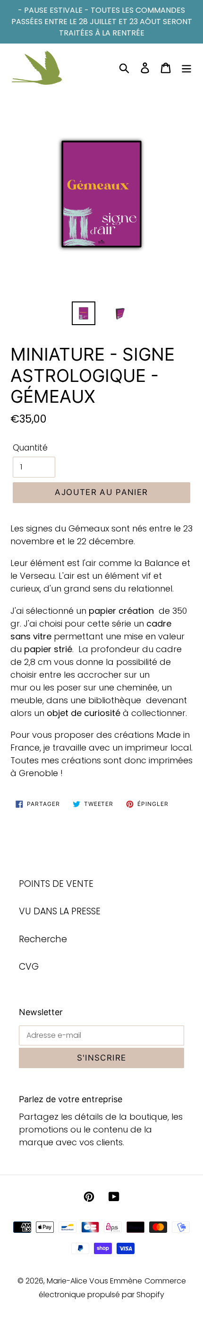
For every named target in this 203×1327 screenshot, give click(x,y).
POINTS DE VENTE (56, 883)
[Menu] (186, 68)
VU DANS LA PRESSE (60, 911)
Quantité (30, 447)
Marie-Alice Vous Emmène (94, 1280)
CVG (29, 966)
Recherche (43, 939)
